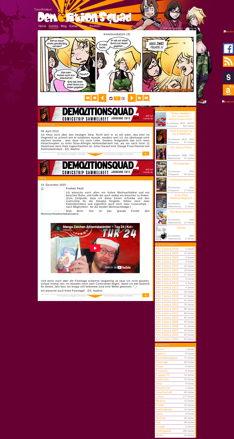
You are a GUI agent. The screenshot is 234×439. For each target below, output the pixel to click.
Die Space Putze (181, 147)
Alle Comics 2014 (167, 300)
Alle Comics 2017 (167, 287)
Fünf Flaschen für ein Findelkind (181, 132)
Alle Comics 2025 (167, 253)
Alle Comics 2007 (167, 330)
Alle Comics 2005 (167, 339)
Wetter (160, 435)
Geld (159, 383)
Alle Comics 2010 (167, 317)
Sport (159, 413)
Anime (160, 349)
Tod (158, 422)
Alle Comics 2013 (167, 304)
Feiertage (162, 362)
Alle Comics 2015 (167, 296)
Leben (160, 396)
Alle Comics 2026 (167, 249)
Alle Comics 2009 (167, 322)
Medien (160, 401)
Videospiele (163, 431)
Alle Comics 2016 (167, 291)
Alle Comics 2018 (167, 283)
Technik (161, 418)
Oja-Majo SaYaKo (181, 211)
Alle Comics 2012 (167, 309)
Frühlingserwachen (181, 179)
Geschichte (163, 388)
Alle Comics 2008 (167, 326)
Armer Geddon (181, 116)
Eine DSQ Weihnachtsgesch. (181, 196)
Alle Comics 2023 (167, 261)
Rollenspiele (164, 409)
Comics (160, 353)
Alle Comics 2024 (167, 257)
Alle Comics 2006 (167, 334)
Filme (159, 366)
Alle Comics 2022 (167, 266)
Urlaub (160, 426)
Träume (181, 228)
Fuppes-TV (163, 375)
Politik (160, 405)
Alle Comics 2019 (167, 279)
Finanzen (162, 370)
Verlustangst (181, 163)
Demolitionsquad (166, 358)
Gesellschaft (164, 392)
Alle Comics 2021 (167, 270)
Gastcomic (162, 379)
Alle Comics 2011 (167, 313)
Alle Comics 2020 (167, 274)
